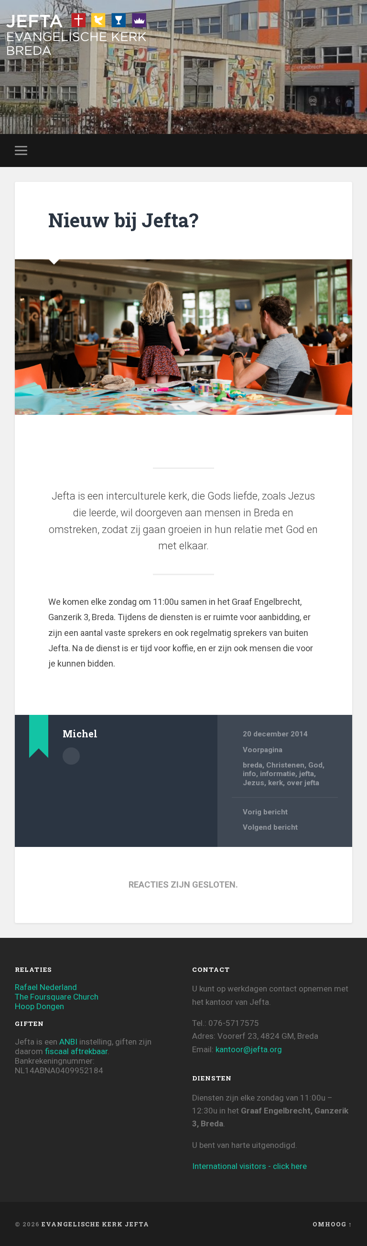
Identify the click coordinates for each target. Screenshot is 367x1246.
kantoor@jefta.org (249, 1049)
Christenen (285, 765)
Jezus (253, 783)
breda (252, 765)
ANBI (68, 1041)
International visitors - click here (249, 1166)
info (249, 773)
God (315, 765)
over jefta (303, 783)
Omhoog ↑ (332, 1224)
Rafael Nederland (46, 987)
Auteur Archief (71, 756)
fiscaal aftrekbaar (76, 1051)
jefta (306, 773)
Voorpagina (262, 749)
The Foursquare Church (56, 996)
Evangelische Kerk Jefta (95, 1224)
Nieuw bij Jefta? (123, 220)
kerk (275, 783)
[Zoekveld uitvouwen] (346, 150)
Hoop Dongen (39, 1006)
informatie (277, 773)
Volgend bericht (270, 827)
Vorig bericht (265, 812)
